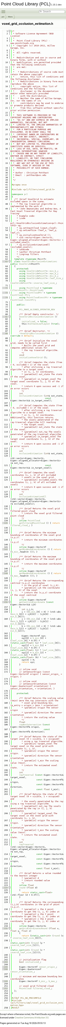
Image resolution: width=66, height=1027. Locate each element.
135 (5, 523)
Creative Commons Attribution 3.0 (32, 1017)
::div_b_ (52, 276)
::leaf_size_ (54, 278)
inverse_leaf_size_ (24, 938)
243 (5, 962)
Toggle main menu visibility (4, 11)
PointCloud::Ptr (19, 295)
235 (5, 928)
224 (5, 888)
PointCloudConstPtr (38, 297)
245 (5, 967)
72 (5, 288)
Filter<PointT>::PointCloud (26, 290)
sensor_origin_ (47, 967)
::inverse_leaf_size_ (43, 283)
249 (5, 981)
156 (5, 602)
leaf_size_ (18, 640)
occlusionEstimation (31, 396)
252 (5, 988)
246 (5, 969)
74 (5, 297)
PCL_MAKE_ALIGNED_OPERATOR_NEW (37, 309)
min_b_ (15, 614)
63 (5, 261)
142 (5, 549)
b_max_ (15, 576)
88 (5, 333)
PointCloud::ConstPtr (22, 300)
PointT (42, 271)
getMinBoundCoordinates (32, 549)
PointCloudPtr (35, 293)
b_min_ (15, 552)
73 (5, 293)
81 (5, 317)
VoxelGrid (24, 264)
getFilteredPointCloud (32, 523)
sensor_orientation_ (22, 972)
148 (5, 573)
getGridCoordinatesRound (33, 928)
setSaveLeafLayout (39, 324)
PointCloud (33, 288)
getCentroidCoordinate (32, 602)
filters (10, 17)
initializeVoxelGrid (31, 357)
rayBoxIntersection (30, 724)
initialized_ (29, 321)
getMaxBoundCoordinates (32, 573)
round (22, 888)
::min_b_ (52, 271)
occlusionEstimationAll (32, 496)
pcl (3, 17)
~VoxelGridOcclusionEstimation (37, 333)
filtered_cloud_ (19, 525)
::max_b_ (52, 273)
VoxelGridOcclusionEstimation (39, 261)
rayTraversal (26, 775)
